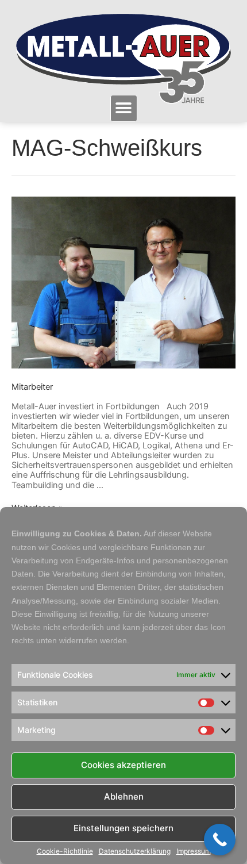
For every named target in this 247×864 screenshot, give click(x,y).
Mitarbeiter (32, 387)
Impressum (193, 851)
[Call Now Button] (220, 839)
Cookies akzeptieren (123, 764)
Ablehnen (124, 796)
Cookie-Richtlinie (65, 851)
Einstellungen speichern (123, 828)
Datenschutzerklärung (135, 851)
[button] (123, 108)
